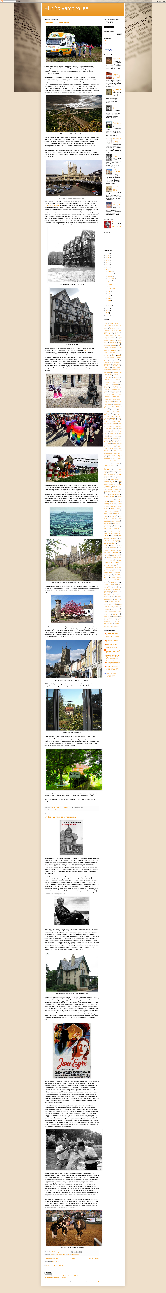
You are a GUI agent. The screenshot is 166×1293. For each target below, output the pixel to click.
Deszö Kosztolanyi (114, 374)
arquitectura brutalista (53, 205)
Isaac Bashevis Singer (109, 426)
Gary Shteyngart (108, 397)
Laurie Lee (116, 460)
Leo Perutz (108, 463)
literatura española (109, 481)
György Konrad (107, 413)
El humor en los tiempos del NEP (117, 107)
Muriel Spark (117, 533)
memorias (107, 521)
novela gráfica (109, 543)
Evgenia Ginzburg (116, 389)
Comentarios (110, 44)
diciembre (110, 271)
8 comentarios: (65, 1252)
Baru (119, 345)
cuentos (111, 360)
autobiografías (107, 345)
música (106, 535)
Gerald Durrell (116, 399)
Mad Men (116, 513)
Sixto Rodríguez (116, 589)
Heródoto (118, 416)
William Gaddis (75, 1254)
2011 (107, 310)
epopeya (112, 387)
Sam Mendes (107, 579)
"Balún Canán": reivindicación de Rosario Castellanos (112, 636)
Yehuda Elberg (117, 623)
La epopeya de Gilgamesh (117, 90)
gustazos (108, 409)
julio (109, 291)
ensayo (106, 387)
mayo (109, 295)
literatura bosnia (111, 474)
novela (68, 1254)
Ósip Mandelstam (113, 548)
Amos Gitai (117, 335)
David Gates (107, 367)
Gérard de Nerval (108, 401)
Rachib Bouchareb (110, 558)
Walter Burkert (116, 614)
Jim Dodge (114, 440)
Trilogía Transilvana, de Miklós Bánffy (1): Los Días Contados (117, 75)
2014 (107, 267)
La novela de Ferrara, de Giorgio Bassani (116, 188)
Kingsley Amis (117, 453)
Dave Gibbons (107, 365)
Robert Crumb (118, 565)
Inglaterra (115, 423)
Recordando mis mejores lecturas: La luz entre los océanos (112, 669)
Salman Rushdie (116, 577)
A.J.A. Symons (107, 321)
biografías (113, 350)
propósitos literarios (117, 557)
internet (118, 424)
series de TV (114, 582)
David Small (114, 370)
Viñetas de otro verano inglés (57, 22)
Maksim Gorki (107, 514)
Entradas (109, 41)
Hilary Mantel (107, 418)
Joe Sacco (112, 441)
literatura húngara (113, 489)
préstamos (109, 557)
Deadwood (115, 372)
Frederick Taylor (107, 392)
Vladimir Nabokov (112, 611)
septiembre (111, 278)
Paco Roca (113, 550)
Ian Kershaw (106, 421)
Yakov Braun (116, 621)
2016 (107, 262)
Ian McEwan (113, 421)
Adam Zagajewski (114, 323)
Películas (115, 552)
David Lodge (107, 369)
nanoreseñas (114, 535)
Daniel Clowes (107, 364)
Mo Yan (110, 533)
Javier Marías (107, 438)
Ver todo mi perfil (116, 226)
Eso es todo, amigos (116, 58)
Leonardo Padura (116, 463)
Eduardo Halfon (107, 382)
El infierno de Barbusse (113, 662)
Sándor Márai (116, 579)
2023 (107, 253)
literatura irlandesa (116, 491)
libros (52, 1254)
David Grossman (116, 367)
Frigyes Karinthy (110, 394)
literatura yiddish (115, 508)
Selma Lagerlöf (113, 581)
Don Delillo (108, 377)
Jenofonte (115, 438)
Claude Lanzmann (110, 357)
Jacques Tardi (113, 433)
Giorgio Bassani (107, 404)
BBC (105, 347)
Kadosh (114, 450)
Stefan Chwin (107, 592)
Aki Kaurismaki (113, 328)
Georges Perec (107, 399)
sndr (84, 1281)
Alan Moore (114, 330)
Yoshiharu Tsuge (107, 624)
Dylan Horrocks (116, 379)
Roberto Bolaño (108, 572)
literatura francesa (114, 483)
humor (118, 419)
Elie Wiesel (115, 384)
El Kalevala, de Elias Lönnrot (117, 203)
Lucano (105, 511)
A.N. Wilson (115, 321)
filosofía (105, 391)
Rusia (106, 577)
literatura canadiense (116, 476)
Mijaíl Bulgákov (107, 523)
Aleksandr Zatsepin (108, 333)
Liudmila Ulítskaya (108, 509)
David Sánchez (107, 370)
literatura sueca (113, 504)
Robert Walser (115, 570)
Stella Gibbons (107, 594)
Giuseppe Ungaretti (108, 406)
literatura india (107, 491)
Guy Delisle (114, 409)
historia (113, 418)
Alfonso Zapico (109, 335)
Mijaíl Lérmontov (108, 525)
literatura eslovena (115, 479)
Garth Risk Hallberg (116, 396)
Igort (119, 421)
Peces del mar (109, 641)
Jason (111, 436)
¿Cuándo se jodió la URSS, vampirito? (117, 171)
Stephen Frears (116, 594)
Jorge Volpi (112, 446)
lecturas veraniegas (117, 462)
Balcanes (114, 345)
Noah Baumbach (116, 540)
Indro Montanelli (107, 423)
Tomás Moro (117, 601)
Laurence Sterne (116, 458)
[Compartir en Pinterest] (82, 807)
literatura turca (113, 506)
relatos (119, 560)
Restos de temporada (112, 562)
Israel (115, 428)
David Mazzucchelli (116, 369)
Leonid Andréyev (109, 465)
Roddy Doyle (108, 574)
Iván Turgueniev (114, 431)
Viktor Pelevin (107, 609)
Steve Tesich (107, 596)
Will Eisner (115, 616)
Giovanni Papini (116, 404)
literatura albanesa (112, 472)
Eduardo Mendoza (117, 382)
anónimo (113, 338)
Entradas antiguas (94, 1258)
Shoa (115, 584)
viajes (61, 809)
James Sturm (113, 435)
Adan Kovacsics (108, 325)
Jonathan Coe (112, 445)
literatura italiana (114, 494)
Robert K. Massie (110, 569)
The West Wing (107, 597)
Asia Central (115, 344)
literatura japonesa (109, 496)
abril (109, 298)
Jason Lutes (117, 436)
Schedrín (106, 581)
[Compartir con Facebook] (80, 807)
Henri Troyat (109, 416)
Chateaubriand (117, 354)
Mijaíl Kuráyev (116, 523)
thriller (116, 599)
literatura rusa (108, 503)
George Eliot (117, 397)
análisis (47, 1014)
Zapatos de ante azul (112, 633)
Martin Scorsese (115, 520)
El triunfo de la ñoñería (117, 155)
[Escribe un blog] (77, 807)
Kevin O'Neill (116, 451)
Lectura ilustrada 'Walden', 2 (113, 664)
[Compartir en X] (79, 807)
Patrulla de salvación (112, 673)
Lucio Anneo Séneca (114, 511)
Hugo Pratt (113, 419)
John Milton (115, 443)
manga (114, 514)
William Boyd (110, 618)
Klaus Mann (107, 455)
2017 (107, 260)
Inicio (73, 1258)
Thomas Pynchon (108, 599)
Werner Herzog (107, 616)
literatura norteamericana (60, 1254)
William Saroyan (110, 619)
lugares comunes (108, 513)
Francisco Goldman (114, 391)
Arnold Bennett (113, 342)
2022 (107, 255)
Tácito (113, 596)
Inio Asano (112, 424)
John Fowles (108, 443)
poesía (119, 555)
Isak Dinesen (118, 426)
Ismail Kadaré (109, 428)
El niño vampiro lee (66, 8)
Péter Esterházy (116, 553)
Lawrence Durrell (107, 462)
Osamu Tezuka (113, 547)
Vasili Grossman (114, 606)
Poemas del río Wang (112, 640)
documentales (107, 376)
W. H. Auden (107, 614)
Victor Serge (117, 608)
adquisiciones (113, 327)
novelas (114, 545)
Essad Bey (118, 387)
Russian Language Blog (113, 655)
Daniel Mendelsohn (116, 364)
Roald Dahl (110, 565)
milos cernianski (109, 530)
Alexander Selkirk (88, 350)
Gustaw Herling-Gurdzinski (115, 408)
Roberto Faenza (117, 572)
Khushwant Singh (108, 453)
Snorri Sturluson (107, 591)
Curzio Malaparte (107, 362)
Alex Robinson (118, 333)
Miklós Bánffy (107, 528)
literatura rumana (115, 501)
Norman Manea (107, 542)
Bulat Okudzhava (114, 352)
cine (113, 355)
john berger (119, 441)
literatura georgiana (108, 484)
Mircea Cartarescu (111, 531)
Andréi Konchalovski (109, 337)
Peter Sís (114, 555)
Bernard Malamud (112, 347)
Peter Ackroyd (107, 553)
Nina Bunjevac (114, 538)
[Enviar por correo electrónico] (75, 807)
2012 (107, 308)
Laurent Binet (107, 460)
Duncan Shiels (107, 379)
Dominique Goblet (117, 375)
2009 (107, 315)
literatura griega (116, 486)
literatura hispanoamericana (112, 488)
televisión (118, 596)
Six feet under (107, 589)
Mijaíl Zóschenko (115, 526)
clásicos (119, 355)
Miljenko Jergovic (117, 528)
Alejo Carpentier (115, 332)
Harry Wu (112, 414)
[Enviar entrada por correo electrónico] (72, 807)
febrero (110, 303)
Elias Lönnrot (108, 384)
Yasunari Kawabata (108, 623)
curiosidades (117, 360)
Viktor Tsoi (114, 609)
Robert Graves (118, 567)
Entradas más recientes (51, 1258)
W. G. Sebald (117, 613)
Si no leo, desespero (112, 666)
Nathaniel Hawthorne (112, 536)
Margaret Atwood (113, 516)
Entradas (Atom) (56, 1261)
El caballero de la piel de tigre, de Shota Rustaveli (117, 141)
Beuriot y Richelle (114, 348)
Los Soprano (117, 509)
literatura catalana (110, 477)
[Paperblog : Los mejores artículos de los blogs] (108, 50)
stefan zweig (116, 592)
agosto (110, 281)
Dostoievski (116, 377)
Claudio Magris (113, 359)
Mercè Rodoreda (116, 521)
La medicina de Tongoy (113, 650)
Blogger (100, 1281)
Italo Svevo (115, 429)
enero (109, 305)
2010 (107, 313)
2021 (107, 257)
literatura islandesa (110, 493)
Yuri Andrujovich (116, 624)
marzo (109, 300)
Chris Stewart (107, 355)
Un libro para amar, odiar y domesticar (60, 817)
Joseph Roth (112, 448)
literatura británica (55, 809)
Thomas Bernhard (116, 597)
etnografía (108, 389)
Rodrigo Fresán (116, 574)
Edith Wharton (116, 381)
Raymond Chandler (112, 560)
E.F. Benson (107, 381)
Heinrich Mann (118, 414)
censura (110, 354)
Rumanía (117, 575)
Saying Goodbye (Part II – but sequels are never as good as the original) (112, 658)
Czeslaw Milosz (116, 362)
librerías (117, 467)
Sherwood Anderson (108, 584)
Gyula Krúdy (115, 413)
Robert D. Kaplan (109, 567)
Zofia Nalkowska (114, 626)
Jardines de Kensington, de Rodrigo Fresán (117, 124)
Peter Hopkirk (107, 555)
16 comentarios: (66, 807)
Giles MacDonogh (116, 402)
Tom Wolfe (110, 601)
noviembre (111, 274)
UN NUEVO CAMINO (111, 647)
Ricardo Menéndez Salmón (110, 564)
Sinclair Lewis (117, 587)
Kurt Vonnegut (112, 456)
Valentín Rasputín (113, 604)
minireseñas (118, 530)
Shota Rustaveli (113, 586)
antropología (112, 340)
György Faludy (115, 411)
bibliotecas (106, 350)
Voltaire (111, 613)
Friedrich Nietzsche (117, 392)
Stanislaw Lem (116, 591)
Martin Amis (114, 518)
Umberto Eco (112, 602)
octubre (110, 276)
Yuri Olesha (106, 626)
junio (109, 293)
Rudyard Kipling (107, 575)
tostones (106, 602)
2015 (107, 264)
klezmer (113, 455)
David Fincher (116, 365)
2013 (107, 269)
